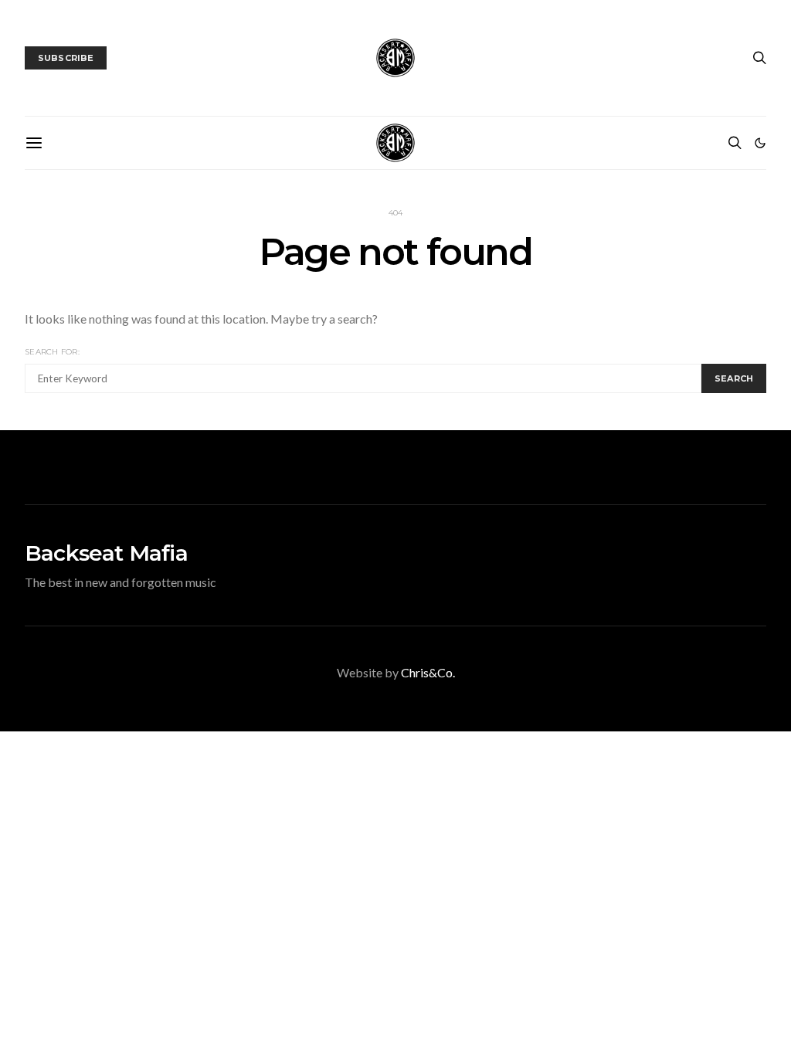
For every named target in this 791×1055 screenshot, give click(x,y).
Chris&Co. (428, 672)
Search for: (52, 352)
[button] (760, 143)
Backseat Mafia (106, 553)
